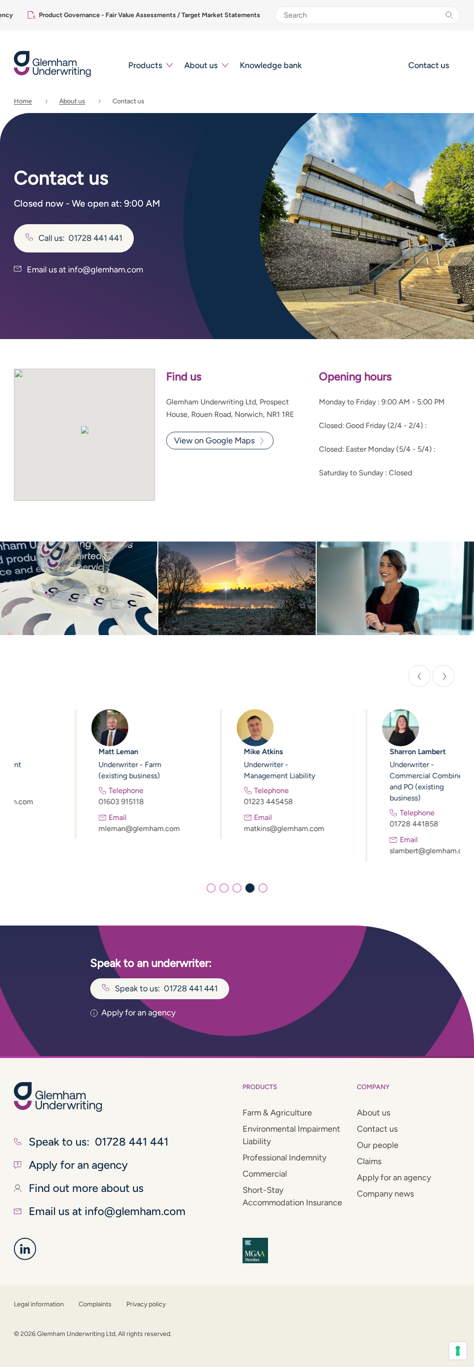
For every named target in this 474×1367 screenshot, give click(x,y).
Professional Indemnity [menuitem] (284, 1158)
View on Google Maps (214, 440)
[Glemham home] (65, 64)
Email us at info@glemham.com (84, 270)
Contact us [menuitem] (428, 65)
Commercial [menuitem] (265, 1174)
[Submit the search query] (449, 15)
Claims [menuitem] (369, 1161)
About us (72, 101)
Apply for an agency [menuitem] (394, 1177)
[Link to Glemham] (25, 1249)
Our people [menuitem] (378, 1145)
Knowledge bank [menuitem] (271, 65)
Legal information (39, 1304)
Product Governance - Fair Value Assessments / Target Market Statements (149, 15)
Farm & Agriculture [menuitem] (277, 1113)
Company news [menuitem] (385, 1194)
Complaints (95, 1304)
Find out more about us (86, 1188)
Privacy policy (146, 1304)
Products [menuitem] (145, 65)
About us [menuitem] (201, 65)
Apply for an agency (138, 1013)
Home (23, 101)
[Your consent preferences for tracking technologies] (458, 1351)
